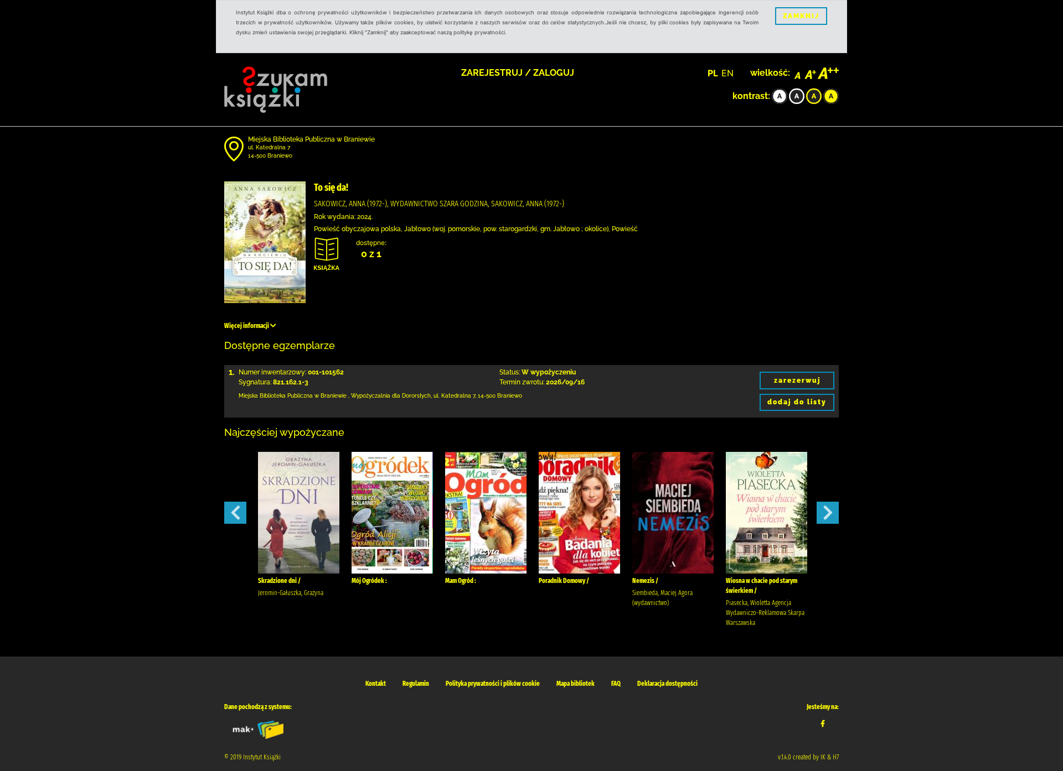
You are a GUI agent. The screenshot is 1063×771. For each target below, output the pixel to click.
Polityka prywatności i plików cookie (493, 683)
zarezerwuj (797, 380)
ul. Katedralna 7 (269, 147)
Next (828, 513)
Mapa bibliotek (575, 683)
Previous (235, 513)
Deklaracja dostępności (667, 683)
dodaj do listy (797, 402)
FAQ (616, 683)
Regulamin (416, 683)
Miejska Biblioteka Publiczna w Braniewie (311, 139)
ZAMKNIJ (801, 16)
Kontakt (375, 683)
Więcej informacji (247, 326)
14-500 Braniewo (270, 156)
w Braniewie (330, 396)
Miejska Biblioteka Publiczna (276, 396)
